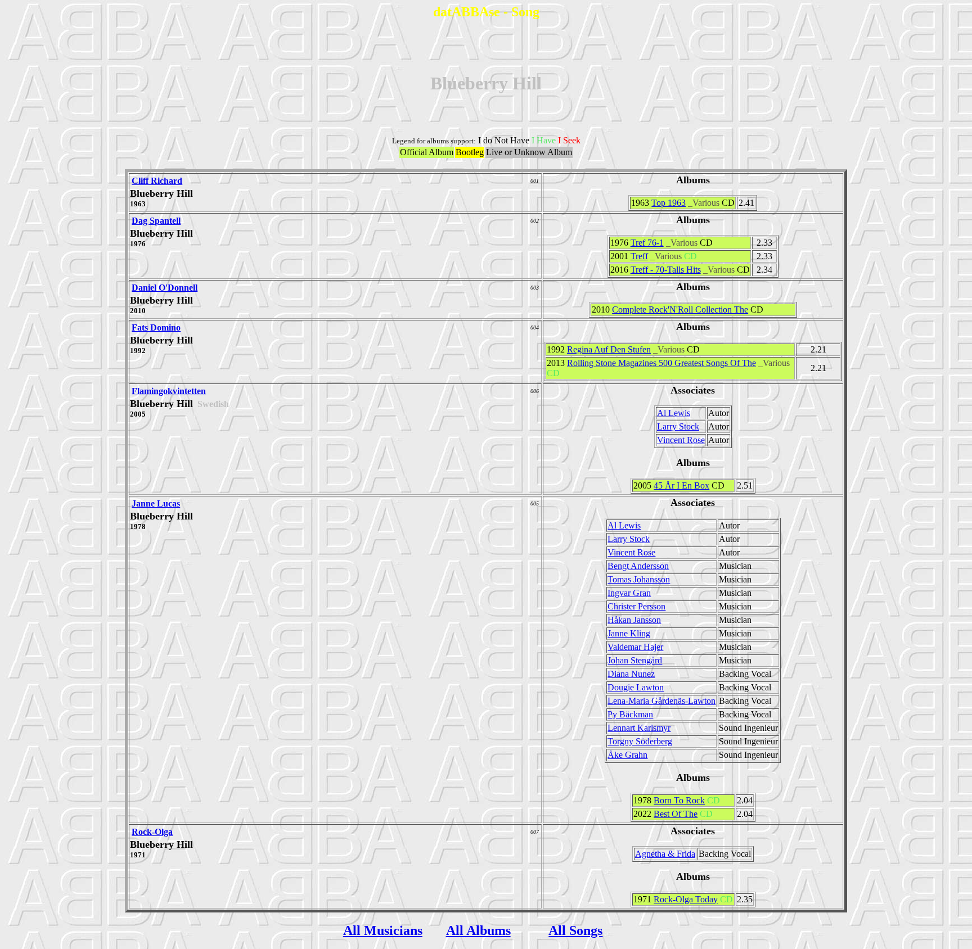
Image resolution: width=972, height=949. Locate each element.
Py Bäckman (630, 714)
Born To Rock (679, 800)
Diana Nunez (631, 674)
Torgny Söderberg (640, 741)
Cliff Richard (157, 181)
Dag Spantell (156, 220)
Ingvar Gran (629, 593)
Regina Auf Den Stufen (609, 349)
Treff (639, 256)
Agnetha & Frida (665, 853)
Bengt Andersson (638, 566)
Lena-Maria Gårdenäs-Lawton (662, 701)
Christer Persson (636, 606)
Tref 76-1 (647, 242)
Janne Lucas (156, 503)
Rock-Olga (152, 832)
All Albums (478, 930)
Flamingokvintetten (169, 391)
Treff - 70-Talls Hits (666, 269)
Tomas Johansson (639, 579)
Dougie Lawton (636, 687)
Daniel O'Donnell (164, 287)
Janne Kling (629, 633)
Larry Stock (678, 426)
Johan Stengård (635, 660)
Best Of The (676, 814)
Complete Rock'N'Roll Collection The (680, 309)
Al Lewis (673, 413)
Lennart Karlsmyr (639, 728)
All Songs (575, 930)
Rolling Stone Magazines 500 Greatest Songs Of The (661, 363)
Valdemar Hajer (635, 647)
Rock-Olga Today (686, 899)
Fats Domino (156, 327)
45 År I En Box (681, 485)
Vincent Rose (681, 440)
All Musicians (382, 930)
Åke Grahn (627, 755)
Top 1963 (668, 202)
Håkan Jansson (634, 620)
